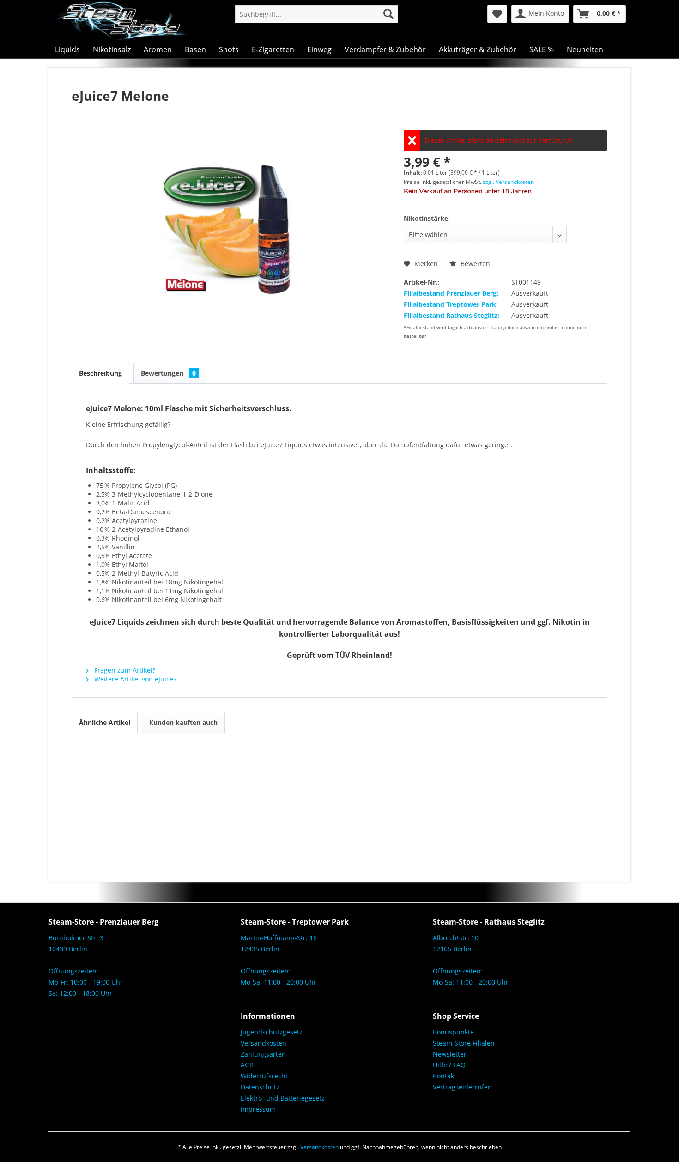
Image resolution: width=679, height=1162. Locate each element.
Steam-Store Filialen (464, 1043)
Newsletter (450, 1054)
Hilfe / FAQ (449, 1064)
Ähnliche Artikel (104, 722)
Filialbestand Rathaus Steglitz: (451, 315)
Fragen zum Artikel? (123, 670)
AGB (247, 1064)
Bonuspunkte (453, 1032)
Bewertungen (168, 373)
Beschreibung (100, 373)
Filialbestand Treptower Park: (451, 304)
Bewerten (474, 263)
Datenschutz (260, 1087)
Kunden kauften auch (183, 722)
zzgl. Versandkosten (508, 182)
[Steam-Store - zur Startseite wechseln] (121, 20)
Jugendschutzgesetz (272, 1032)
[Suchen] (388, 14)
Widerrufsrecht (264, 1075)
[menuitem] (316, 14)
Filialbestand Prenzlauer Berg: (451, 293)
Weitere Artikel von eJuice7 (134, 679)
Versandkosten (263, 1043)
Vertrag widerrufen (462, 1087)
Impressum (258, 1109)
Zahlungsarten (263, 1054)
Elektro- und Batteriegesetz (283, 1098)
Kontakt (444, 1075)
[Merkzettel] (497, 14)
